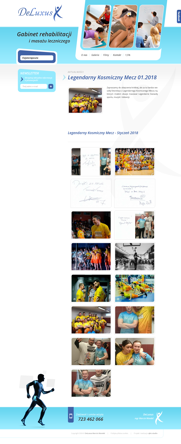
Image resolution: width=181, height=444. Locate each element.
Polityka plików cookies (119, 433)
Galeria (95, 55)
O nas (84, 55)
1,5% (127, 55)
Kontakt (117, 55)
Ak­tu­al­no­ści (76, 72)
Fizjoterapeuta (30, 57)
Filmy (106, 55)
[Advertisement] (37, 116)
